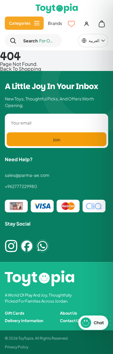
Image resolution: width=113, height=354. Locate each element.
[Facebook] (26, 246)
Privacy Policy (16, 346)
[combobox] (38, 41)
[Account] (86, 23)
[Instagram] (11, 246)
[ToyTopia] (57, 8)
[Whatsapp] (42, 246)
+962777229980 (21, 186)
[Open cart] (101, 23)
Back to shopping (20, 68)
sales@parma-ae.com (27, 175)
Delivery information (24, 320)
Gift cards (14, 313)
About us (68, 313)
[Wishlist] (71, 23)
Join (56, 139)
